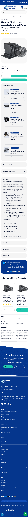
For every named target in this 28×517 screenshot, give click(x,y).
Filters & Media (4, 422)
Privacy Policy (15, 514)
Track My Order (4, 449)
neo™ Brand (4, 472)
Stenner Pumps (4, 19)
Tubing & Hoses (4, 424)
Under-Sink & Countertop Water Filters (9, 435)
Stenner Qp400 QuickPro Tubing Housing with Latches (17, 150)
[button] (22, 7)
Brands (2, 437)
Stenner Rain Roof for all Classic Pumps (16, 106)
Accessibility (22, 514)
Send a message (19, 366)
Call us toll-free (8, 366)
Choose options (14, 98)
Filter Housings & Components (8, 419)
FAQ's (2, 490)
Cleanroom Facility (5, 475)
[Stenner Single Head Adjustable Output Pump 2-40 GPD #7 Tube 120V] (8, 288)
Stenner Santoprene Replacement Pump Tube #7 (17, 92)
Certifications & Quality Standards (8, 488)
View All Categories (5, 442)
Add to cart (18, 76)
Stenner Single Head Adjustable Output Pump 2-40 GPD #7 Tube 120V (8, 299)
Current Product (8, 310)
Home (2, 16)
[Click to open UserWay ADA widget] (2, 514)
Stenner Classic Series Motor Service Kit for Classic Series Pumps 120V (17, 136)
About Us (3, 470)
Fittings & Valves (4, 417)
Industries (3, 485)
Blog (2, 477)
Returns (3, 459)
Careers (3, 480)
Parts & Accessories (5, 432)
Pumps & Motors (13, 16)
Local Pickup (4, 483)
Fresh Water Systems (9, 505)
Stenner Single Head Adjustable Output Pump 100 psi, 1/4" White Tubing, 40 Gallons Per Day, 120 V (22, 300)
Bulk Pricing (3, 457)
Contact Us (3, 462)
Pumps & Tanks (7, 16)
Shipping (3, 454)
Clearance (3, 430)
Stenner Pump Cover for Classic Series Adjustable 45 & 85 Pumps (17, 121)
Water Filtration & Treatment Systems (9, 411)
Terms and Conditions (6, 514)
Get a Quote (4, 452)
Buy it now (14, 80)
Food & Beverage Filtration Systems (9, 427)
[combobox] (14, 12)
